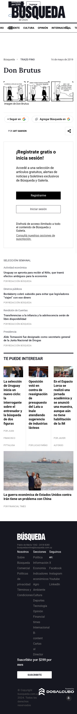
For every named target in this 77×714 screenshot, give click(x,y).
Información (41, 562)
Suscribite (35, 674)
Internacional (61, 27)
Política (38, 557)
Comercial (23, 568)
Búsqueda (9, 59)
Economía (39, 568)
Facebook (55, 568)
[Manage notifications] (68, 698)
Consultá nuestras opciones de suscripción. (35, 237)
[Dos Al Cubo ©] (56, 694)
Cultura (28, 27)
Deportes (38, 600)
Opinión (43, 27)
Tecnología (40, 606)
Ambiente (13, 27)
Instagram (55, 573)
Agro (36, 584)
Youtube (54, 579)
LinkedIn (54, 584)
